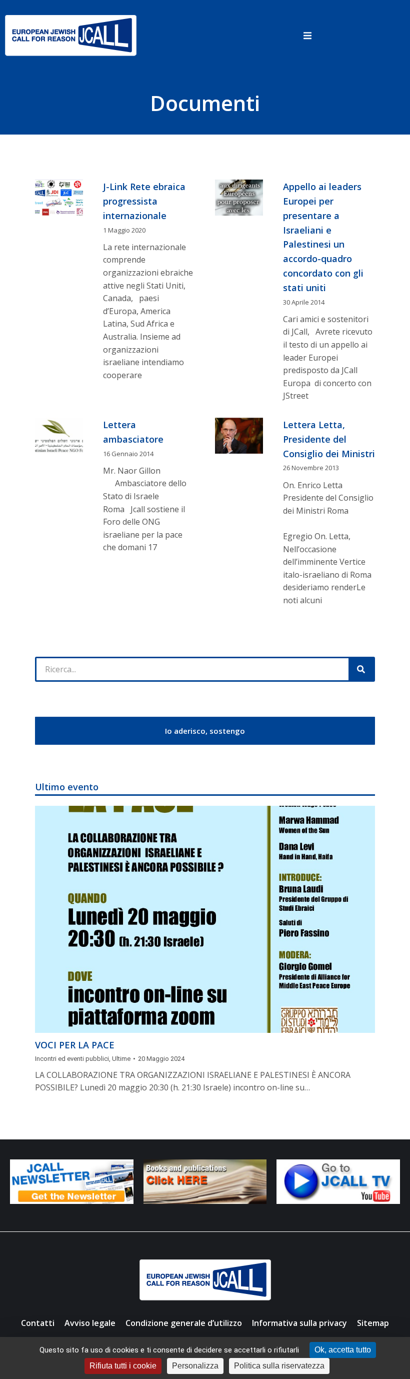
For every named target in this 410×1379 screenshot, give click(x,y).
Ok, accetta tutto (342, 1349)
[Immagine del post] (205, 919)
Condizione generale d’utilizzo (184, 1322)
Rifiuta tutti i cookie (123, 1365)
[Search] (361, 669)
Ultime (121, 1058)
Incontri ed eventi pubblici (72, 1058)
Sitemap (373, 1322)
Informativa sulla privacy (299, 1322)
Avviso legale (90, 1322)
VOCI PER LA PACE (74, 1045)
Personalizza (195, 1365)
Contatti (37, 1322)
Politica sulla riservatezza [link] (279, 1365)
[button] (307, 35)
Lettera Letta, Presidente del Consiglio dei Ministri (329, 439)
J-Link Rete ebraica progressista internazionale (144, 201)
